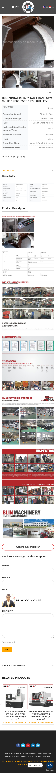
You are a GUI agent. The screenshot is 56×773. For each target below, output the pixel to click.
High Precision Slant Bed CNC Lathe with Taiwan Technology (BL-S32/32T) (15, 715)
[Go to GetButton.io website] (50, 770)
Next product (52, 92)
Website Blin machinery (28, 547)
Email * (6, 577)
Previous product (47, 92)
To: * (4, 589)
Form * (6, 565)
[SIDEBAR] (3, 235)
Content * (7, 611)
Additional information (13, 665)
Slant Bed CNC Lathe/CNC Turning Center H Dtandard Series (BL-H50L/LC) (41, 715)
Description (8, 170)
